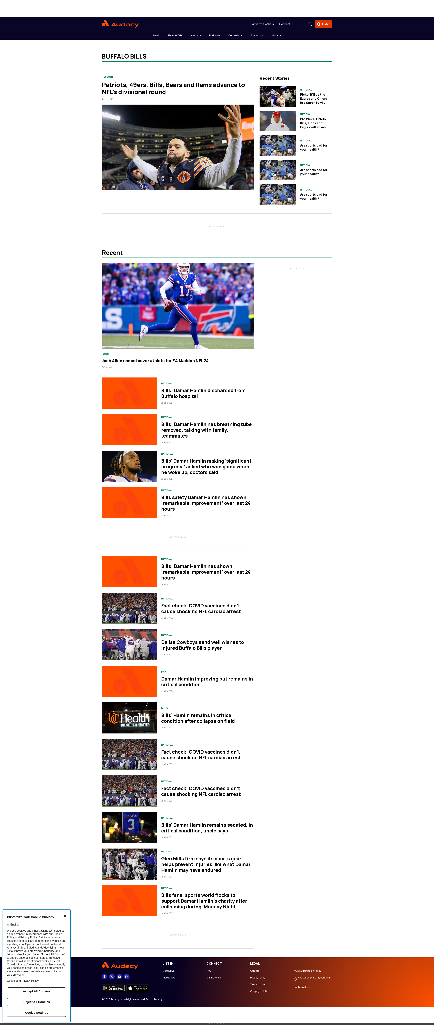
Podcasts (214, 35)
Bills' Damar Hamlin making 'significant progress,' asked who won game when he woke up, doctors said (206, 466)
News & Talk (175, 35)
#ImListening (214, 977)
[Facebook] (104, 976)
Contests (234, 35)
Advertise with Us (263, 24)
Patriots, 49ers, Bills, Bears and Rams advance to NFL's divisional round (173, 88)
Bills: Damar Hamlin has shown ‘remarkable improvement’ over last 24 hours (205, 572)
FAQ (208, 971)
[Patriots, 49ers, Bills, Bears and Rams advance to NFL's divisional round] (178, 147)
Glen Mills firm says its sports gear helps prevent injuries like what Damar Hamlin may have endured (206, 864)
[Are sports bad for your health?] (278, 145)
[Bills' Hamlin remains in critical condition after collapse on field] (129, 717)
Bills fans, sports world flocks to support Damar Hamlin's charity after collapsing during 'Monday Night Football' (204, 904)
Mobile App (169, 977)
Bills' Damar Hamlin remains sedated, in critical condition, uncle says (207, 828)
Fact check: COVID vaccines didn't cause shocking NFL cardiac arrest (201, 608)
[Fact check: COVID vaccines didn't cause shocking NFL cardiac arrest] (129, 608)
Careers (254, 971)
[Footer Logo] (129, 965)
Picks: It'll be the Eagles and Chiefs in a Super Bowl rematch (313, 100)
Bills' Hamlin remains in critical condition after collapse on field (198, 718)
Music (156, 35)
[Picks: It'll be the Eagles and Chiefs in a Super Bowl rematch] (278, 96)
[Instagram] (127, 976)
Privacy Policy (257, 977)
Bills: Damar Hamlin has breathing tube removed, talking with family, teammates (206, 430)
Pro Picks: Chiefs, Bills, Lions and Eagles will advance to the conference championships (314, 127)
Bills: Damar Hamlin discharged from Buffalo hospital (203, 393)
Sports (194, 35)
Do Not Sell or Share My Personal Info (312, 979)
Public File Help (302, 987)
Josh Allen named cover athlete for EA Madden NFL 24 (155, 360)
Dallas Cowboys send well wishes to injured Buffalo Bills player (202, 645)
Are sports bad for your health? (313, 147)
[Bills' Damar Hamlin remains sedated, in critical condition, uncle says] (129, 827)
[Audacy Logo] (120, 24)
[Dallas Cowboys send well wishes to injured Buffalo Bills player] (129, 644)
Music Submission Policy (307, 971)
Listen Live (169, 971)
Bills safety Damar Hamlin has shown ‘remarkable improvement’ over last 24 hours (205, 503)
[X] (112, 976)
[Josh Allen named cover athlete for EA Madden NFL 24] (178, 306)
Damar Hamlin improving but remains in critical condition (207, 681)
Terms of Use (257, 984)
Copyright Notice (260, 991)
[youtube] (119, 976)
